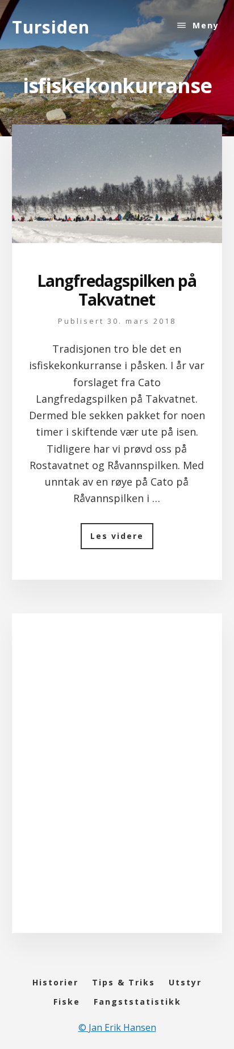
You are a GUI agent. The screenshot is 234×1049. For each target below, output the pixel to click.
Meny (206, 25)
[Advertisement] (117, 784)
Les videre (121, 540)
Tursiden (51, 27)
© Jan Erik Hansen (117, 1027)
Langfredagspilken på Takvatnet (117, 290)
